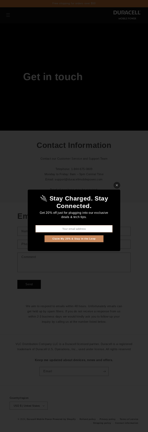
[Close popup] (117, 185)
